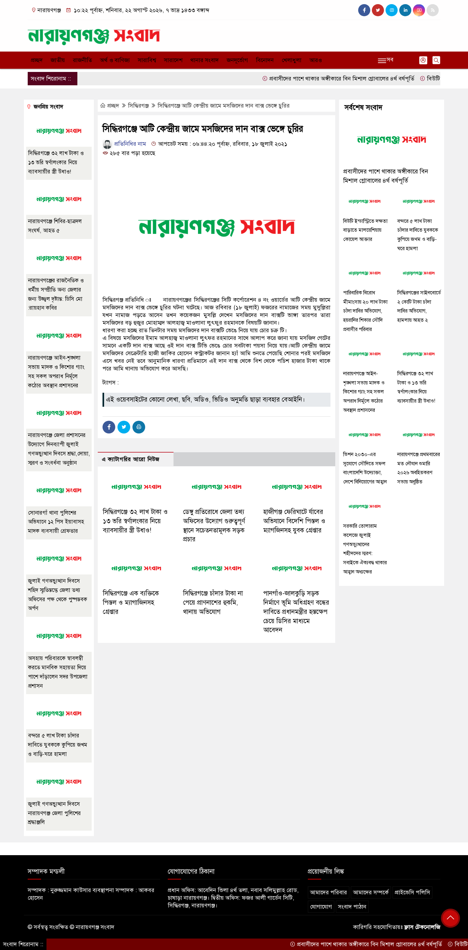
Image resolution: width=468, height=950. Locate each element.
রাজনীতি (82, 60)
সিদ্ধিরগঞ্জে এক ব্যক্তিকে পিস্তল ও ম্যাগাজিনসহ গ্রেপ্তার (131, 602)
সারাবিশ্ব (147, 60)
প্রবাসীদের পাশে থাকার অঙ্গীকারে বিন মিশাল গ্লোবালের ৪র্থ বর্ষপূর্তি (323, 78)
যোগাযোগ (321, 906)
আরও (315, 60)
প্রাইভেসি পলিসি (412, 892)
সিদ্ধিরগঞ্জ (138, 105)
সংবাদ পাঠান (352, 906)
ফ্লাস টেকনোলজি (422, 927)
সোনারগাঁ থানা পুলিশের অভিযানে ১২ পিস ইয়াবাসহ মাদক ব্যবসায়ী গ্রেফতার (56, 522)
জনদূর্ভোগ (237, 60)
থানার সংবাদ (204, 60)
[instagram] (392, 10)
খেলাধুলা (291, 60)
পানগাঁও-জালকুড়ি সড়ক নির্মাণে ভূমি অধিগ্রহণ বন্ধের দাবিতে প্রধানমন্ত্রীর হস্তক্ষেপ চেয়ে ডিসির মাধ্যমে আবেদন (296, 611)
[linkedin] (405, 10)
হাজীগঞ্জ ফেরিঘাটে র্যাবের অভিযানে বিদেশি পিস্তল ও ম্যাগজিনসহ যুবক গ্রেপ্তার (294, 521)
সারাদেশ (173, 60)
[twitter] (378, 10)
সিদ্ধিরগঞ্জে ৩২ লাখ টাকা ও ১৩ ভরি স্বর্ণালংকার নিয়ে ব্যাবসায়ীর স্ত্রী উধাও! (135, 521)
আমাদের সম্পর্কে (371, 892)
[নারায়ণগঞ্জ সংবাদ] (94, 34)
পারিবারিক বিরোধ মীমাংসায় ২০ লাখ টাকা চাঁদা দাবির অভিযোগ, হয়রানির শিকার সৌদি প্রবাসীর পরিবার (365, 311)
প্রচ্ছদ (37, 60)
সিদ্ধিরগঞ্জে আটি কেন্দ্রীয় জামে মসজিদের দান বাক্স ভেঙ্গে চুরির (224, 105)
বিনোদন (265, 60)
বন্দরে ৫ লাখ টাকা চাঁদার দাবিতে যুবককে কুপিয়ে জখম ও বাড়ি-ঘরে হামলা (57, 744)
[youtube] (419, 10)
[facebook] (364, 10)
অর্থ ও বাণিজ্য (115, 60)
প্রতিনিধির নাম (129, 143)
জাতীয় (58, 60)
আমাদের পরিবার (328, 892)
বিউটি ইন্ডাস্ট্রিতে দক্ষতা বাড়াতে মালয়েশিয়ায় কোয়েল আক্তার (365, 230)
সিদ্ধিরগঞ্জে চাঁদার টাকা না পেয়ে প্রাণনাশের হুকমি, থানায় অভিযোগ (213, 602)
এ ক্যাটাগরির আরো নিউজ (131, 459)
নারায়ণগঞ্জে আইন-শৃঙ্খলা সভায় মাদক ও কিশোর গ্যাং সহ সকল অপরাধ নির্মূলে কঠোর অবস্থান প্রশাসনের (364, 391)
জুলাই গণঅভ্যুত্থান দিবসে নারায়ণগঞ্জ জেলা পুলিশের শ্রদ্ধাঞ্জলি (54, 813)
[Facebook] (109, 427)
